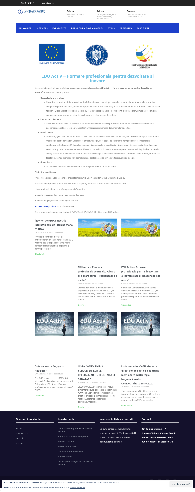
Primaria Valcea (66, 441)
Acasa (19, 428)
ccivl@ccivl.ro (48, 3)
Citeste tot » (40, 254)
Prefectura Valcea (67, 446)
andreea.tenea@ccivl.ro (45, 206)
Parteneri (143, 28)
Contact (20, 443)
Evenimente (59, 28)
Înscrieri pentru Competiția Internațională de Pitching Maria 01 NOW (54, 225)
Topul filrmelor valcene (86, 28)
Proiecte (125, 28)
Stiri (111, 28)
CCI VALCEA (24, 28)
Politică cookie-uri (77, 487)
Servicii (41, 28)
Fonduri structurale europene (73, 436)
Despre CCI (22, 433)
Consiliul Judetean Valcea (71, 451)
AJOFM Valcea (65, 456)
